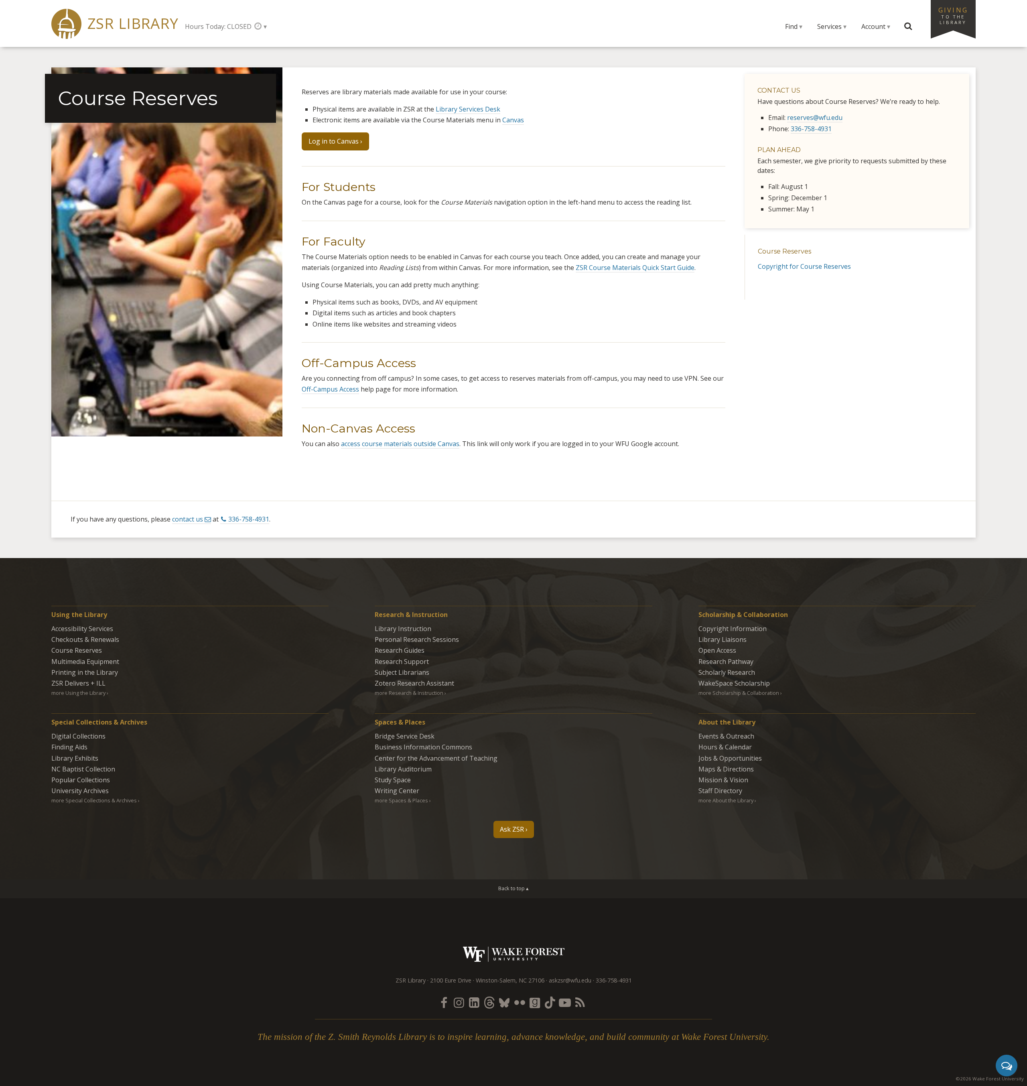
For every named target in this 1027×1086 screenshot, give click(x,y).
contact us (187, 519)
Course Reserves (784, 251)
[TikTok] (550, 1002)
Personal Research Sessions (417, 639)
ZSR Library (133, 23)
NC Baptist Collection (83, 769)
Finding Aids (69, 747)
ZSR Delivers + (78, 683)
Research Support (402, 661)
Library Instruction (403, 628)
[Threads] (489, 1002)
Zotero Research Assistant (414, 683)
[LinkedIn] (474, 1002)
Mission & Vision (723, 779)
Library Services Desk (468, 109)
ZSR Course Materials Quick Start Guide (635, 267)
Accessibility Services (82, 628)
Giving (953, 15)
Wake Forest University (513, 954)
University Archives (80, 790)
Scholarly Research (726, 672)
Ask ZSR (512, 829)
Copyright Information (732, 628)
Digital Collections (78, 736)
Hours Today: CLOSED (218, 26)
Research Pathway (725, 661)
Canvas (513, 120)
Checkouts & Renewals (85, 639)
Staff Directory (720, 790)
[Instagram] (459, 1002)
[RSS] (580, 1002)
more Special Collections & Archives (94, 800)
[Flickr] (520, 1002)
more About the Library (725, 800)
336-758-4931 (811, 128)
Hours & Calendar (725, 747)
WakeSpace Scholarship (734, 683)
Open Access (717, 650)
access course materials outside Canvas (400, 443)
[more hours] (261, 26)
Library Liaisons (722, 639)
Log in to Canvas (334, 141)
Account (873, 26)
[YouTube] (565, 1002)
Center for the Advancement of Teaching (436, 758)
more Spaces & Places (401, 800)
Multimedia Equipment (85, 661)
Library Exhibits (74, 758)
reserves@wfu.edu (814, 117)
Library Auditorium (403, 769)
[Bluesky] (504, 1002)
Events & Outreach (726, 736)
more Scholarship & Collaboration (738, 692)
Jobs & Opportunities (730, 758)
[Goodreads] (535, 1002)
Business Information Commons (423, 747)
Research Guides (399, 650)
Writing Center (397, 790)
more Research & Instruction (409, 692)
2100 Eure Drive (450, 980)
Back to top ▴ (513, 888)
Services (829, 26)
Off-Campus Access (330, 389)
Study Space (393, 779)
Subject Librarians (402, 672)
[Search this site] (908, 26)
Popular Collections (80, 779)
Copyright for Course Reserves (804, 266)
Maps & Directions (726, 769)
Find (791, 26)
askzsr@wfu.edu (570, 980)
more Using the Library (78, 692)
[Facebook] (444, 1002)
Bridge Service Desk (404, 736)
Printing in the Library (84, 672)
